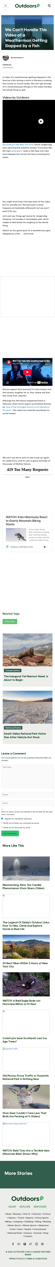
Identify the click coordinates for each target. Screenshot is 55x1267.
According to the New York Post (18, 144)
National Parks (13, 727)
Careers (28, 1236)
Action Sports (41, 1218)
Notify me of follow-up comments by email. (21, 823)
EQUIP (12, 1206)
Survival (37, 1233)
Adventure (43, 1225)
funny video (10, 621)
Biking (8, 1222)
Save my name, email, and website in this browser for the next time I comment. (27, 813)
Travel (21, 1218)
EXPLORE (25, 1206)
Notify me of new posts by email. (17, 827)
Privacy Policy (17, 1258)
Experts (29, 1218)
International (39, 1229)
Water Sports (14, 1225)
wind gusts (16, 151)
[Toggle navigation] (6, 6)
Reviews (17, 1214)
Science (28, 1233)
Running (47, 1222)
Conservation (13, 670)
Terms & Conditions (36, 1258)
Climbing (29, 1222)
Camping (18, 1222)
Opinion (12, 1218)
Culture (47, 1214)
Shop (46, 1233)
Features (36, 1214)
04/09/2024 (8, 67)
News (8, 1214)
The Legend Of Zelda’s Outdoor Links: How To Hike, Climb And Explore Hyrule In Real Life (26, 925)
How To (26, 1214)
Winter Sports (29, 1225)
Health (28, 1229)
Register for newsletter (17, 819)
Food (12, 1229)
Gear (20, 1229)
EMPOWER (40, 1206)
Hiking (38, 1222)
